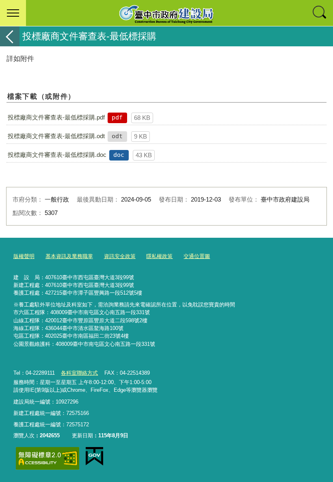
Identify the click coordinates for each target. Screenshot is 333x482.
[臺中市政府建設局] (166, 13)
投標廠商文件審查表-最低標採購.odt (56, 135)
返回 (9, 36)
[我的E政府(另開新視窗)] (94, 456)
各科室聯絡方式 (79, 373)
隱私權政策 (159, 256)
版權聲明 (24, 256)
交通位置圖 (197, 256)
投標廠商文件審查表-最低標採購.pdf (56, 117)
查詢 (320, 13)
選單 (13, 13)
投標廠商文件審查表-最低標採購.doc (57, 154)
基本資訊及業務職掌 (69, 256)
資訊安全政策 (120, 256)
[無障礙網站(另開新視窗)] (47, 458)
